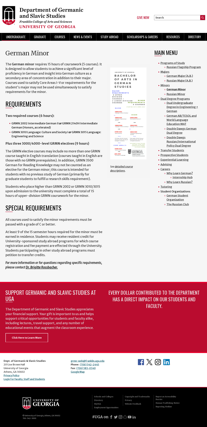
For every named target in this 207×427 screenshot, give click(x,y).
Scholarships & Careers (142, 37)
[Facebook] (111, 417)
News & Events (83, 37)
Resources (173, 37)
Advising (166, 164)
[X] (116, 417)
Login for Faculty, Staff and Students (24, 379)
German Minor (176, 89)
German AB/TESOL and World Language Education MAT (182, 120)
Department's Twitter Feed (149, 362)
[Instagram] (120, 417)
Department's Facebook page (141, 362)
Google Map (78, 371)
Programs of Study (172, 63)
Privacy (128, 400)
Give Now (143, 17)
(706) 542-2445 (89, 364)
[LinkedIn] (134, 417)
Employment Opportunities (106, 407)
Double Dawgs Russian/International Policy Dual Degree (181, 141)
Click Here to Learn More (27, 337)
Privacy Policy (11, 375)
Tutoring (166, 186)
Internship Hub (183, 177)
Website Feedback (133, 404)
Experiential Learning (174, 159)
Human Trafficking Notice (168, 403)
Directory (194, 37)
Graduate (40, 37)
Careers (165, 169)
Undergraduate (15, 37)
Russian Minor (176, 94)
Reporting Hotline (164, 406)
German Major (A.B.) (180, 76)
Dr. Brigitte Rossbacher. (42, 267)
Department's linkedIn (167, 362)
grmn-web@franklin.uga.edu (87, 360)
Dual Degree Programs (175, 99)
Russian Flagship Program (184, 67)
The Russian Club (178, 204)
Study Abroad (109, 37)
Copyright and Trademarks (137, 396)
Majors (164, 72)
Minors (165, 85)
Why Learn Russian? (180, 182)
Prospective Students (174, 155)
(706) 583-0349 (86, 368)
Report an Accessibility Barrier (166, 397)
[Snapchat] (125, 417)
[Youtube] (129, 417)
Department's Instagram (158, 362)
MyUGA (97, 404)
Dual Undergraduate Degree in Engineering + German (182, 107)
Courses (60, 37)
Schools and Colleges (103, 396)
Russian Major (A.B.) (180, 80)
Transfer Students (172, 150)
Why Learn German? (180, 173)
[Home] (51, 15)
